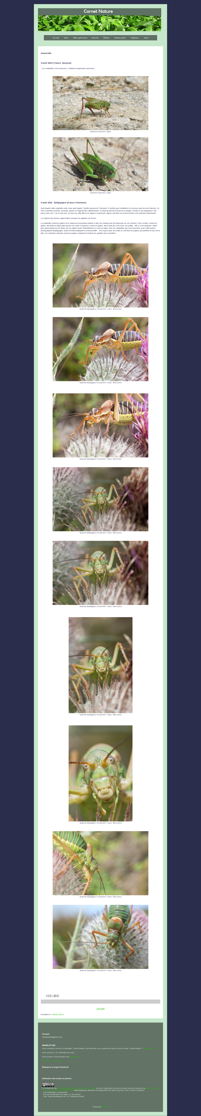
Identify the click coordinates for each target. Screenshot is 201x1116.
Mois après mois (80, 38)
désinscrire (74, 1057)
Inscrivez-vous (150, 1048)
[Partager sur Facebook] (55, 995)
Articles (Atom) (58, 1014)
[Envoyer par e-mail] (47, 995)
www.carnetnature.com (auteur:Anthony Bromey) (76, 1088)
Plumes (106, 38)
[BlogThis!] (50, 995)
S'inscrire (45, 1061)
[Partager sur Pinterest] (57, 995)
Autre (146, 38)
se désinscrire (56, 1061)
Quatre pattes (120, 38)
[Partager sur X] (52, 995)
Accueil (56, 38)
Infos (66, 38)
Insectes (95, 38)
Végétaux (135, 38)
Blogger (105, 1107)
